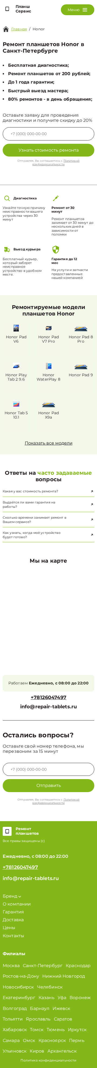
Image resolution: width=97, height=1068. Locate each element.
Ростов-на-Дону (21, 976)
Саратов (63, 1019)
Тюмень (56, 1029)
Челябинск (50, 987)
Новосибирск (18, 987)
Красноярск (52, 1040)
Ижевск (61, 1008)
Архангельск (62, 1051)
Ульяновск (14, 1051)
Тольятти (13, 1019)
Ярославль (38, 1019)
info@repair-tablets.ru (48, 707)
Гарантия (13, 911)
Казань (46, 997)
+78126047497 (48, 697)
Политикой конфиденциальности (55, 162)
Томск (36, 1029)
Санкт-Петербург (43, 965)
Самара (11, 1040)
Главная (19, 29)
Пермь (76, 1040)
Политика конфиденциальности (48, 1060)
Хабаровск (15, 1029)
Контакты (13, 935)
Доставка (13, 919)
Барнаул (39, 1008)
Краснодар (78, 965)
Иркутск (77, 1029)
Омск (29, 1040)
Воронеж (80, 997)
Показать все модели (48, 443)
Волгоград (15, 1008)
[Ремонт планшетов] (7, 831)
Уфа (62, 997)
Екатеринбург (19, 997)
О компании (17, 904)
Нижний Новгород (63, 976)
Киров (37, 1051)
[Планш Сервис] (7, 9)
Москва (11, 965)
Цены (9, 927)
